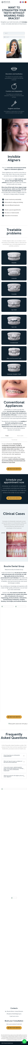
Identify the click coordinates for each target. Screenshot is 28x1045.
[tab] (6, 436)
